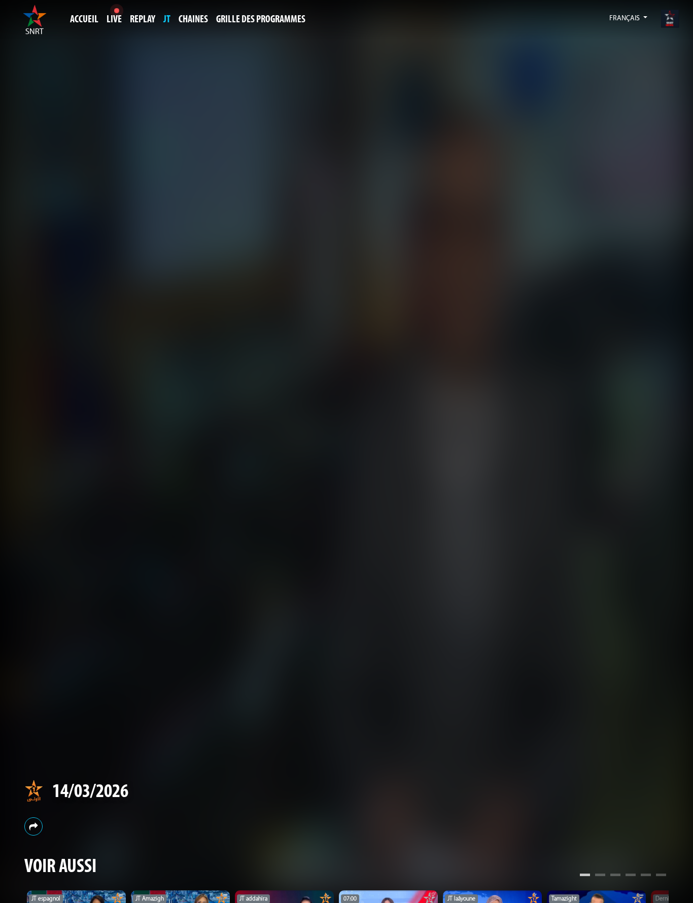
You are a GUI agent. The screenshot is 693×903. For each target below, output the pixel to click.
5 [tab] (646, 876)
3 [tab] (615, 876)
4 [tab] (631, 876)
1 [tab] (585, 876)
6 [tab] (661, 876)
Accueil (84, 20)
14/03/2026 (90, 792)
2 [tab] (600, 876)
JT (166, 20)
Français (625, 18)
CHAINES (193, 20)
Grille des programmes (260, 20)
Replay (142, 20)
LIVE (114, 20)
